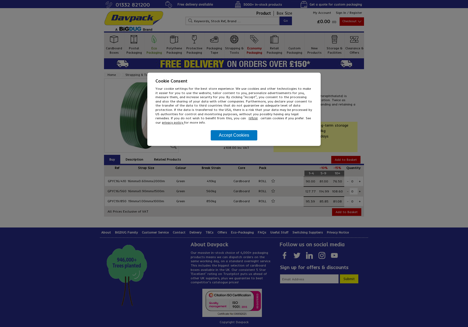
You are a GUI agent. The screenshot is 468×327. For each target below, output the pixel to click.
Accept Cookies (234, 135)
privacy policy (173, 122)
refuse (253, 118)
